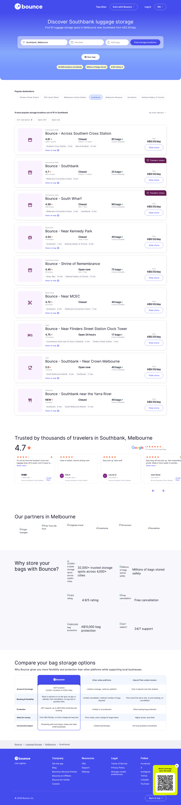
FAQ (84, 763)
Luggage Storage (33, 744)
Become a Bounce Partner (64, 771)
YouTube (145, 784)
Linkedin (145, 779)
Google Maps (48, 479)
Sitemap (86, 771)
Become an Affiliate (61, 776)
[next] (163, 491)
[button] (145, 42)
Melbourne (50, 744)
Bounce (18, 744)
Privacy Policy (117, 767)
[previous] (153, 491)
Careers (56, 784)
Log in (148, 7)
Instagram (145, 771)
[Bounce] (28, 6)
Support (86, 767)
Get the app (57, 763)
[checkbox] (29, 97)
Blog (54, 767)
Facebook (145, 763)
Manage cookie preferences (118, 773)
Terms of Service (119, 763)
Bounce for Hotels (61, 779)
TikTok (144, 776)
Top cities (101, 7)
